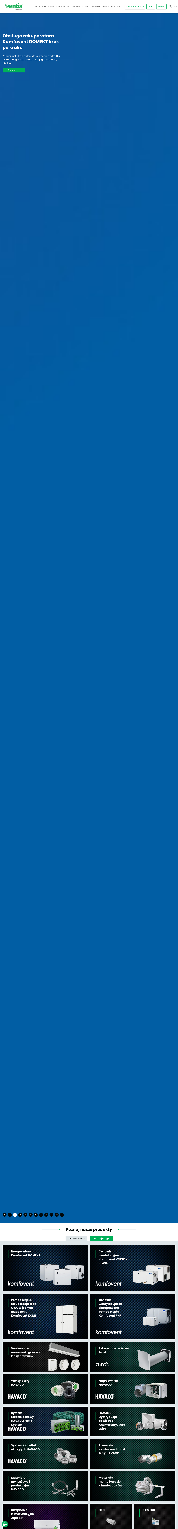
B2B (150, 6)
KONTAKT (115, 6)
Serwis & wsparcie (135, 6)
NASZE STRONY (55, 6)
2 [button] (15, 1214)
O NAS (85, 6)
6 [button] (35, 1214)
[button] (5, 1215)
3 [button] (20, 1214)
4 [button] (25, 1214)
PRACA (106, 6)
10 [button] (57, 1214)
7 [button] (41, 1214)
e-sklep (161, 6)
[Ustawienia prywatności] (5, 1524)
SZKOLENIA (95, 6)
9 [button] (51, 1214)
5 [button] (30, 1214)
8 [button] (46, 1214)
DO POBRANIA (73, 6)
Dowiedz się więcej (15, 67)
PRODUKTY (38, 6)
